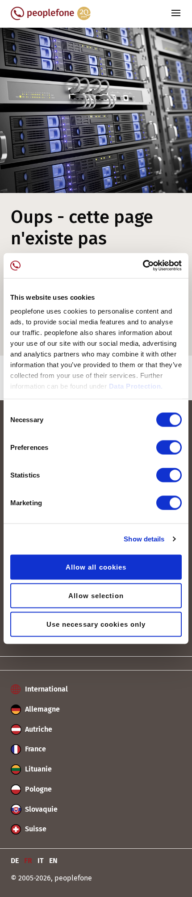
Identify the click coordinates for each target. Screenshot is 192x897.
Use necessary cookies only (96, 624)
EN (53, 860)
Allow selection (96, 595)
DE (15, 860)
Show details (144, 539)
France (34, 749)
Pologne (37, 789)
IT (41, 860)
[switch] (169, 447)
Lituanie (37, 769)
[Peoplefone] (51, 17)
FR (28, 860)
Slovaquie (40, 809)
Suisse (34, 829)
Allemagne (41, 709)
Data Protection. (136, 386)
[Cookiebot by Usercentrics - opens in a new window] (143, 266)
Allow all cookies (96, 566)
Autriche (37, 729)
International (45, 689)
